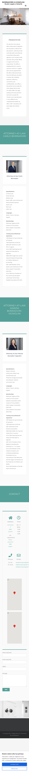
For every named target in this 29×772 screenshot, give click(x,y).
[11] (14, 161)
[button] (14, 593)
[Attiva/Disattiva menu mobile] (26, 5)
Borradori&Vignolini (14, 735)
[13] (14, 338)
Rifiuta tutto (14, 768)
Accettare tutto (15, 764)
